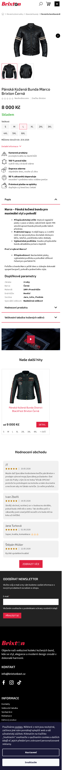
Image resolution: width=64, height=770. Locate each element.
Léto (31, 297)
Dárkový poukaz (9, 720)
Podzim (39, 297)
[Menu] (57, 4)
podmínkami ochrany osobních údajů (40, 608)
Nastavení (31, 752)
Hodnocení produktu (16, 307)
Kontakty (6, 704)
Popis (8, 199)
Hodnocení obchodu (31, 452)
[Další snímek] (58, 36)
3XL (29, 431)
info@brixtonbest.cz (13, 674)
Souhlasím (31, 762)
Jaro (25, 297)
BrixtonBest (4, 682)
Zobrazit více (31, 563)
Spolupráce (7, 712)
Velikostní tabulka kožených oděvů (24, 317)
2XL (22, 431)
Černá (26, 285)
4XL (35, 431)
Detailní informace (10, 146)
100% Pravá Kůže (31, 289)
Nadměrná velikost (33, 300)
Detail (42, 424)
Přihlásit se (12, 615)
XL (17, 431)
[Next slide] (59, 394)
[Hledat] (41, 4)
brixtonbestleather (11, 682)
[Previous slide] (2, 394)
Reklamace (7, 715)
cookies (19, 727)
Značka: (39, 98)
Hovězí (26, 293)
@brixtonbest (19, 682)
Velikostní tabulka (10, 708)
